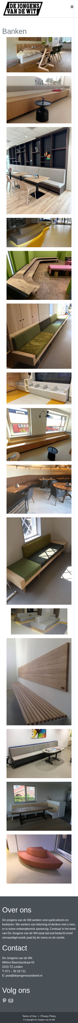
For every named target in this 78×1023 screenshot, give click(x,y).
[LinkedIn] (12, 1000)
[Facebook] (5, 1000)
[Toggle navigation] (72, 6)
